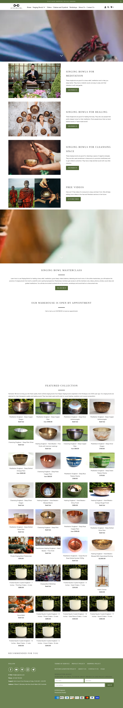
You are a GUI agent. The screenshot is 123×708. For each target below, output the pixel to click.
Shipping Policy (94, 663)
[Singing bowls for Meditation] (34, 80)
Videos (49, 7)
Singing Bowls (38, 7)
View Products (72, 90)
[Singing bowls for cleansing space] (34, 157)
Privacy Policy (78, 663)
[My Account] (105, 7)
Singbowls (62, 690)
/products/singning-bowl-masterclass (61, 236)
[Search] (108, 7)
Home (29, 7)
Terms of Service (62, 663)
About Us (82, 7)
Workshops (73, 7)
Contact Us (90, 7)
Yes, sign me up (61, 288)
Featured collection (61, 385)
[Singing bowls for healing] (34, 119)
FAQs (103, 669)
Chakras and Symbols (60, 7)
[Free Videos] (34, 193)
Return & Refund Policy (65, 669)
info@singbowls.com (18, 675)
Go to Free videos (73, 199)
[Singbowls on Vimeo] (22, 669)
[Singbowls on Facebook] (11, 669)
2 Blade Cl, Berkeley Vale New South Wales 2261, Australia (30, 684)
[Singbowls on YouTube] (17, 669)
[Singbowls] (16, 6)
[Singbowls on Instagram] (28, 669)
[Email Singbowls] (34, 669)
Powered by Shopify (60, 692)
